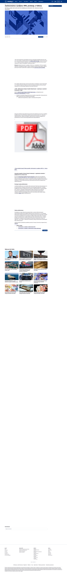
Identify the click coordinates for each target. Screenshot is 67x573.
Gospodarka (41, 1)
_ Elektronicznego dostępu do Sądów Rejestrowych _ (26, 92)
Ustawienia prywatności (50, 564)
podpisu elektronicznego (34, 60)
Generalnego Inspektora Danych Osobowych (26, 176)
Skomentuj (41, 36)
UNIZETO (16, 223)
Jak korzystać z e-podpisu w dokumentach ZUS (26, 226)
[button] (55, 1)
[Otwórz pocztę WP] (52, 1)
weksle (20, 193)
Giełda (16, 1)
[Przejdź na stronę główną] (6, 2)
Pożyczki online (36, 555)
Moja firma (26, 1)
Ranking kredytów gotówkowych (38, 551)
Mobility (31, 1)
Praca (35, 1)
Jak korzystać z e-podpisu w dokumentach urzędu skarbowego (29, 228)
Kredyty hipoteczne (36, 553)
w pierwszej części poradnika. (39, 67)
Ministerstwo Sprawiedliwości (20, 93)
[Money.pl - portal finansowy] (11, 1)
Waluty (20, 1)
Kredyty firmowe (36, 557)
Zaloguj (58, 1)
